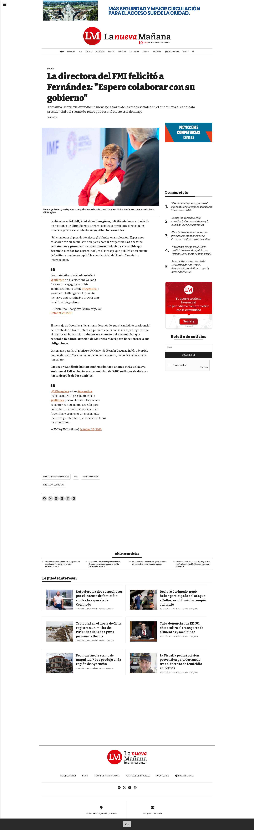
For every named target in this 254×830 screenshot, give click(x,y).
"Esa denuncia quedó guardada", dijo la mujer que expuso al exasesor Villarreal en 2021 (191, 207)
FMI (75, 476)
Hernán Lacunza (90, 476)
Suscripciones (173, 51)
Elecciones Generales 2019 (56, 476)
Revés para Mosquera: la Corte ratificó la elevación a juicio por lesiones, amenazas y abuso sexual (191, 250)
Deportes (122, 51)
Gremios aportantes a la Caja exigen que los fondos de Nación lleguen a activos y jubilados (193, 564)
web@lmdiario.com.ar (152, 813)
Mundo (111, 51)
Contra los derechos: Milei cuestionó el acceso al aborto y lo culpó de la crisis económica (190, 221)
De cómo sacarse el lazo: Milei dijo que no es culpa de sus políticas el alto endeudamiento (62, 564)
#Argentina (89, 288)
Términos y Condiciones (107, 775)
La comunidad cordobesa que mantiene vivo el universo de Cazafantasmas (149, 563)
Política (89, 51)
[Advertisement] (100, 525)
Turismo (145, 51)
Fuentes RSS (162, 775)
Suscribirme (188, 355)
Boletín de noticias (188, 337)
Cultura (133, 51)
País (80, 51)
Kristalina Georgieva (53, 484)
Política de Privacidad (138, 775)
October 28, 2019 (61, 313)
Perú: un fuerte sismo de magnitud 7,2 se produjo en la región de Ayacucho (98, 660)
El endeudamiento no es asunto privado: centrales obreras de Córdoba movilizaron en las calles (190, 236)
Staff (85, 775)
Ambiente (157, 51)
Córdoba (71, 51)
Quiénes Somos (68, 775)
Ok (127, 824)
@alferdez (57, 280)
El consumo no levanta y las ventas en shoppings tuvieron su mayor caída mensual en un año (104, 564)
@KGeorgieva (60, 391)
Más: (185, 51)
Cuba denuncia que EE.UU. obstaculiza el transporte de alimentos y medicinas (181, 628)
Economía (100, 51)
